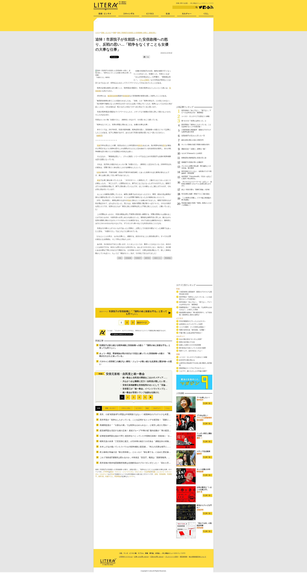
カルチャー (104, 474)
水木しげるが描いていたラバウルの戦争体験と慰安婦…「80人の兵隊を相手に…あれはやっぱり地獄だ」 (145, 447)
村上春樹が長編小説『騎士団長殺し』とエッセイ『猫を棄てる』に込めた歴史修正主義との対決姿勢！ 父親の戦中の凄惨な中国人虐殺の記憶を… (162, 452)
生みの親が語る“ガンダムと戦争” (190, 339)
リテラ (131, 476)
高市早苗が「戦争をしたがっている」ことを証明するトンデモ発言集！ (196, 126)
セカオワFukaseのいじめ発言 (191, 153)
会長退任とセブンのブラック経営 (191, 324)
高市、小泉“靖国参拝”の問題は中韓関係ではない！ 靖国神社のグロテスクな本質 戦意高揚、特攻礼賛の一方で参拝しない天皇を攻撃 (157, 414)
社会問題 (148, 472)
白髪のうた (109, 476)
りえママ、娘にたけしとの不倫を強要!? (193, 371)
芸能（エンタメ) (158, 472)
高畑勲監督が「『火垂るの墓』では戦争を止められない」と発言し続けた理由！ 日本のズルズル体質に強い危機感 (149, 425)
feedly (208, 7)
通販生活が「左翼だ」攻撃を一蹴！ (193, 149)
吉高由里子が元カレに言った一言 (193, 136)
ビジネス (150, 14)
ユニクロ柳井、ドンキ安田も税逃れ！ (192, 327)
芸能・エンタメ (105, 14)
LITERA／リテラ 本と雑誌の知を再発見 (110, 6)
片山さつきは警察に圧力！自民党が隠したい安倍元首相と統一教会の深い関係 (158, 381)
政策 (127, 96)
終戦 (98, 172)
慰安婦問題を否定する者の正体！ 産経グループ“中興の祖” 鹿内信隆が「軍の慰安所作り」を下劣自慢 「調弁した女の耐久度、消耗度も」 (158, 431)
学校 (129, 200)
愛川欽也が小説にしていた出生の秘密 (192, 348)
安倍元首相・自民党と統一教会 (125, 373)
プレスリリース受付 (171, 557)
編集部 (99, 136)
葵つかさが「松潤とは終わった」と (193, 121)
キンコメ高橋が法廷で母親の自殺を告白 (195, 144)
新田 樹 (101, 476)
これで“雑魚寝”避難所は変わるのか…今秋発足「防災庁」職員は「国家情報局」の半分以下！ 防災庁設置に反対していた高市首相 (155, 457)
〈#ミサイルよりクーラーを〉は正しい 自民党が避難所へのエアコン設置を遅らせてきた (196, 184)
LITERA (106, 472)
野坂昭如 (118, 476)
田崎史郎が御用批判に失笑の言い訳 (193, 158)
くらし (206, 14)
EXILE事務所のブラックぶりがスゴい (192, 321)
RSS (211, 7)
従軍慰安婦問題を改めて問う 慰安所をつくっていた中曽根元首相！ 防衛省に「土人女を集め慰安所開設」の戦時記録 (150, 436)
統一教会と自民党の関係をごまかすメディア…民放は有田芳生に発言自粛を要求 (159, 377)
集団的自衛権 (113, 96)
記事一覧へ (208, 403)
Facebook (204, 7)
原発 (124, 96)
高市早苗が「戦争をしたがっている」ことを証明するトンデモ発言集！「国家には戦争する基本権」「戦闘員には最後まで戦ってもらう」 (159, 420)
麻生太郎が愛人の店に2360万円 (192, 140)
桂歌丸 (140, 145)
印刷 (147, 57)
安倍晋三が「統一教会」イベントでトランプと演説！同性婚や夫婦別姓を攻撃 (158, 389)
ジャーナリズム (128, 472)
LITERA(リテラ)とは (125, 557)
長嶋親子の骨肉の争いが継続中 (192, 162)
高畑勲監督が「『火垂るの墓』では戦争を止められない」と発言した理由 (195, 308)
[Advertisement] (154, 25)
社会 (112, 474)
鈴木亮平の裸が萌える (187, 360)
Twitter (200, 7)
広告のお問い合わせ (156, 557)
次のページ (142, 323)
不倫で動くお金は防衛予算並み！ (191, 333)
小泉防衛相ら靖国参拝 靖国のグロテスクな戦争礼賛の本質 (195, 293)
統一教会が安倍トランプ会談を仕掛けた (141, 392)
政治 (111, 472)
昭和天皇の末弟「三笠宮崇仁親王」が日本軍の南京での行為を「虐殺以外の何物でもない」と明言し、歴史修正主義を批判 (152, 441)
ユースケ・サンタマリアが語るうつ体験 (195, 116)
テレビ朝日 (144, 80)
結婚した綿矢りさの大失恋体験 (190, 345)
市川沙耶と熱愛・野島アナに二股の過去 (195, 194)
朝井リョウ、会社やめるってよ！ (191, 351)
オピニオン (139, 472)
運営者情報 (183, 557)
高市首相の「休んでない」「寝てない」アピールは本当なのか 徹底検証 (196, 111)
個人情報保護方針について (197, 557)
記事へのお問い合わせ (141, 557)
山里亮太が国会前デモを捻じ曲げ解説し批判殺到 (195, 364)
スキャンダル (128, 14)
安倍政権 (162, 474)
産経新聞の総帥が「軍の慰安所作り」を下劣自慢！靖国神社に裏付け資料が (195, 314)
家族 (98, 180)
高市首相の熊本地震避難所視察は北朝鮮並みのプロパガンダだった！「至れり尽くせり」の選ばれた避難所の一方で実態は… (153, 463)
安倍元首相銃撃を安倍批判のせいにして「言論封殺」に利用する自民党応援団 (158, 385)
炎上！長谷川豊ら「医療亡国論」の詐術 (195, 189)
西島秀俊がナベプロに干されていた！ (192, 368)
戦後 (98, 145)
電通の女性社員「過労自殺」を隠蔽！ (192, 330)
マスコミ (118, 472)
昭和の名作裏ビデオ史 (187, 342)
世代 (164, 145)
